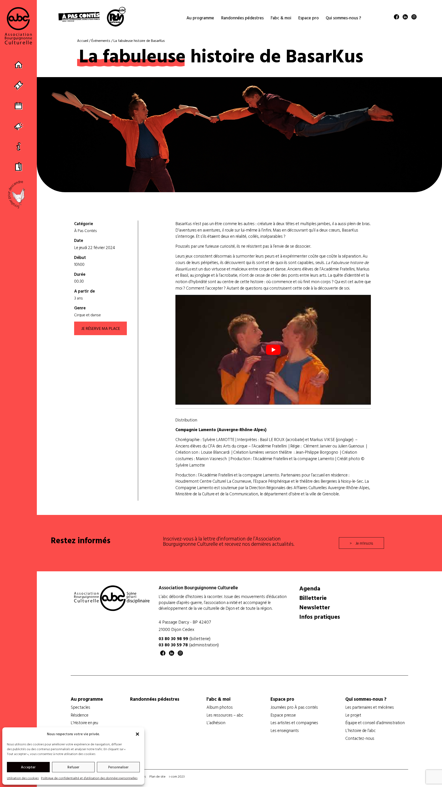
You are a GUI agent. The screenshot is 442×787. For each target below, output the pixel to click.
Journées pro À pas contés (294, 707)
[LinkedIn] (405, 17)
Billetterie (313, 598)
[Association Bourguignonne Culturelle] (18, 25)
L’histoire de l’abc (360, 730)
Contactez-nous (359, 738)
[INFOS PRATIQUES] (18, 146)
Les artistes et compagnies (294, 722)
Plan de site (157, 776)
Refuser (73, 767)
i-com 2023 (177, 776)
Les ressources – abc (224, 715)
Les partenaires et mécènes (369, 707)
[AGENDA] (18, 105)
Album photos (219, 707)
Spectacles (80, 707)
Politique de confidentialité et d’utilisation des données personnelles (89, 777)
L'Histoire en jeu (84, 722)
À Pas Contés (85, 230)
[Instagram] (414, 17)
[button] (137, 734)
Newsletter (314, 607)
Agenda (309, 588)
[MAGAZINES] (18, 166)
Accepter (28, 767)
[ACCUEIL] (18, 65)
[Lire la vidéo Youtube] (273, 350)
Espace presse (283, 715)
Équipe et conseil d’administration (375, 722)
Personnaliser (118, 767)
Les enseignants (284, 730)
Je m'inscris (364, 543)
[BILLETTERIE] (18, 85)
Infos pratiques (319, 617)
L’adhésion (215, 722)
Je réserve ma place (100, 328)
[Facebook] (396, 17)
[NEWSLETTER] (18, 125)
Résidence (79, 715)
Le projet (353, 715)
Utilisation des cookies (23, 777)
